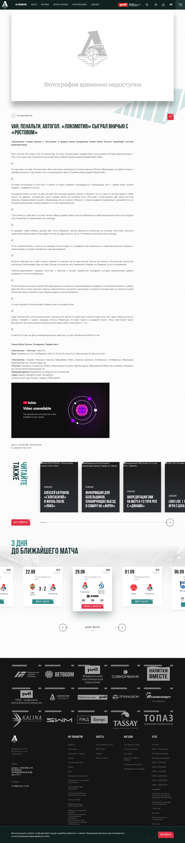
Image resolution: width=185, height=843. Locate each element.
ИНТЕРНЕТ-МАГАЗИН (60, 5)
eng (171, 5)
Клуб (154, 737)
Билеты (34, 5)
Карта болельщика (79, 5)
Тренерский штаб (75, 762)
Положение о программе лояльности (78, 781)
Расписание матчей (104, 745)
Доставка (128, 754)
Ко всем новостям (24, 116)
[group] (59, 487)
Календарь (72, 749)
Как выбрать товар (132, 745)
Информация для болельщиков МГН (75, 805)
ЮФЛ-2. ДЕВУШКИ (159, 780)
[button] (43, 522)
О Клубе (155, 745)
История (155, 813)
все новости (21, 522)
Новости (71, 745)
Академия (95, 5)
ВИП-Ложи (100, 749)
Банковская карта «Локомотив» (159, 818)
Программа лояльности (78, 776)
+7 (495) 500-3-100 (20, 786)
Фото (70, 771)
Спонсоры (156, 808)
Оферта (99, 754)
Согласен (165, 835)
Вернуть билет (102, 758)
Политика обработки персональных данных (77, 794)
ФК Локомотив (21, 5)
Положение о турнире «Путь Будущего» (161, 803)
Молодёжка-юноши (160, 754)
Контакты (156, 824)
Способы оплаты (131, 749)
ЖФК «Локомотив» (160, 749)
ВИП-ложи (45, 5)
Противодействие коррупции (75, 788)
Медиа (70, 767)
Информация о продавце (134, 769)
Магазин (128, 737)
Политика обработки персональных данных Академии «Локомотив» (162, 796)
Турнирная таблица (76, 754)
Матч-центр (43, 602)
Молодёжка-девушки (161, 758)
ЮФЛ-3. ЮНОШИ (159, 771)
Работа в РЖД (74, 800)
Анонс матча (92, 627)
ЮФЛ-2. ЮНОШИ (159, 767)
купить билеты (92, 606)
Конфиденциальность (133, 764)
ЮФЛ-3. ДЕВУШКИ (159, 785)
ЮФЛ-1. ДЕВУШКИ (159, 776)
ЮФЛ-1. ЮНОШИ (159, 762)
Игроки (71, 758)
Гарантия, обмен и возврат (131, 759)
